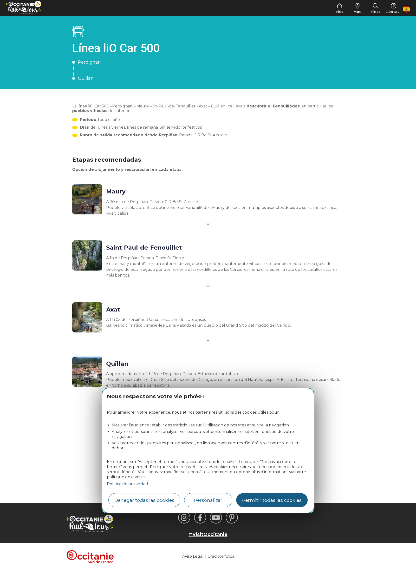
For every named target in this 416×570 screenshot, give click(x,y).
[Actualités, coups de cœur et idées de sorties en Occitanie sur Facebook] (200, 517)
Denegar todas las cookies (144, 500)
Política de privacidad (127, 484)
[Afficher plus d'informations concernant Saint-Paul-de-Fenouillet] (208, 286)
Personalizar (208, 500)
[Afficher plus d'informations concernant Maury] (208, 224)
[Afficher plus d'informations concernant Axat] (208, 340)
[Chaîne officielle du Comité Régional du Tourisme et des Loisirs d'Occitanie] (216, 517)
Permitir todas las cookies (272, 500)
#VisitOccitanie (208, 534)
